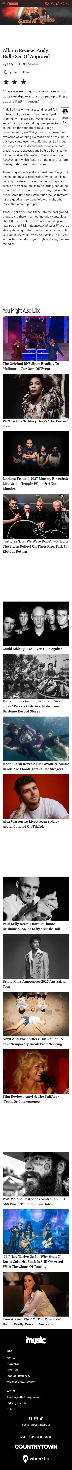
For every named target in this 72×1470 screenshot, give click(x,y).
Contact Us (11, 1409)
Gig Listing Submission (17, 1403)
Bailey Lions (34, 64)
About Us (11, 1357)
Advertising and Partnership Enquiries (23, 1397)
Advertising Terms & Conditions (21, 1381)
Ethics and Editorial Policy (18, 1375)
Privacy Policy (13, 1363)
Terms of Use (12, 1369)
